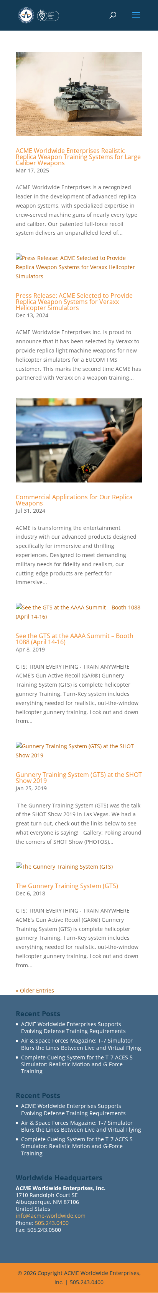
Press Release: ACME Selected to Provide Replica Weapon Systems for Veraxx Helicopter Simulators (74, 301)
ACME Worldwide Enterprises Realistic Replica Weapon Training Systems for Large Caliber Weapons (78, 156)
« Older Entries (35, 990)
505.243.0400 (52, 1222)
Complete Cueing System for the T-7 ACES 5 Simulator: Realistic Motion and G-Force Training (77, 1064)
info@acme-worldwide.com (51, 1215)
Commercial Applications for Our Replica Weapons (74, 500)
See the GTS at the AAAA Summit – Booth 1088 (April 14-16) (74, 639)
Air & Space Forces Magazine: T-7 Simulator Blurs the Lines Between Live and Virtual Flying (81, 1044)
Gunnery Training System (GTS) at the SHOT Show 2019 (79, 777)
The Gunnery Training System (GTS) (67, 886)
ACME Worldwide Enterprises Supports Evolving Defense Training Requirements (73, 1027)
